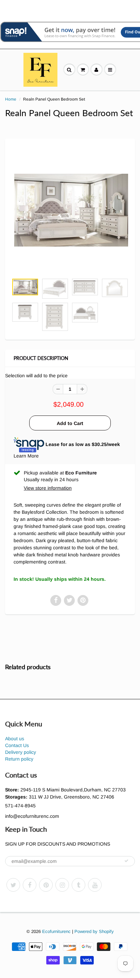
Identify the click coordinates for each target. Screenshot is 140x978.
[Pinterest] (46, 885)
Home (10, 99)
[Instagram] (62, 885)
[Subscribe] (126, 860)
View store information (48, 488)
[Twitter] (13, 885)
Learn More (26, 456)
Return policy (19, 759)
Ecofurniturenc (56, 931)
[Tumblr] (78, 885)
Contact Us (17, 745)
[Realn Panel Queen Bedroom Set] (70, 210)
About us (14, 738)
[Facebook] (29, 885)
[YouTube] (95, 885)
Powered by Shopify (94, 931)
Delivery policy (20, 752)
